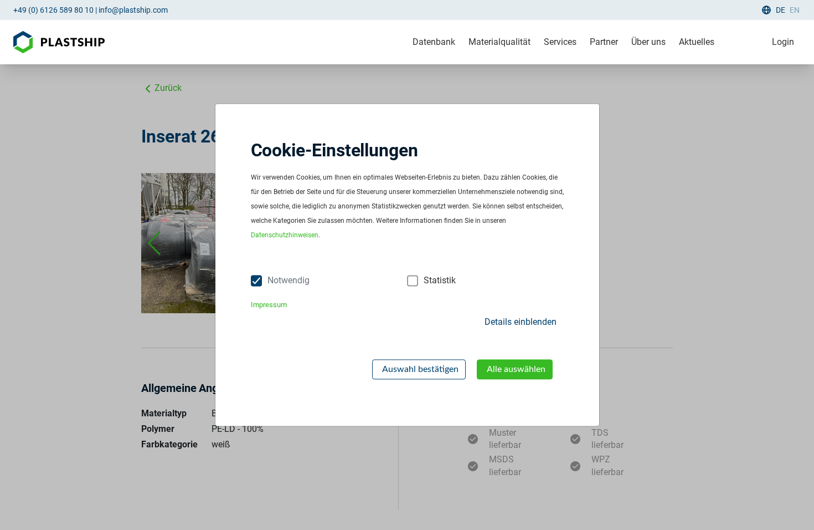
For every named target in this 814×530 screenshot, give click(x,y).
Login (783, 42)
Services (560, 42)
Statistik (440, 281)
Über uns (648, 42)
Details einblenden (521, 322)
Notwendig (288, 281)
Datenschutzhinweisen (284, 235)
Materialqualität (499, 42)
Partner (604, 42)
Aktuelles (696, 42)
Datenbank (434, 42)
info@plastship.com (133, 10)
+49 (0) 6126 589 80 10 (53, 10)
